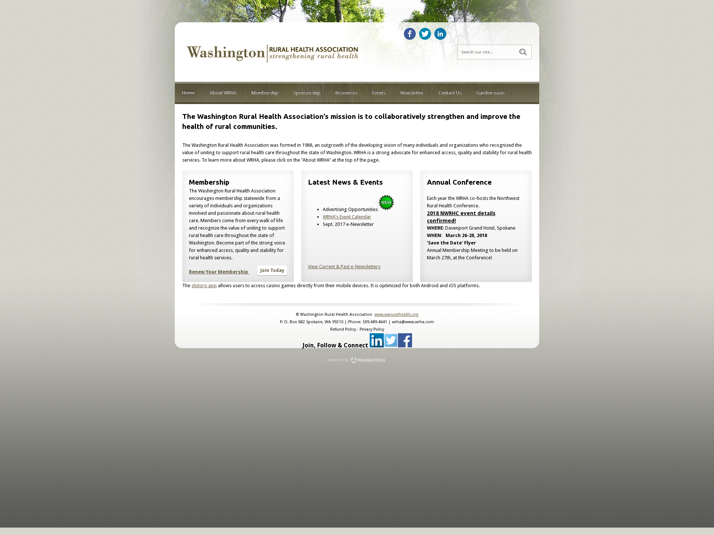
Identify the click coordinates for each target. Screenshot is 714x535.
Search (523, 52)
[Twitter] (425, 34)
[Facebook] (410, 34)
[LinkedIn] (440, 34)
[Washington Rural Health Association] (273, 68)
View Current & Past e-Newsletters (344, 266)
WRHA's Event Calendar (347, 217)
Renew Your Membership (218, 272)
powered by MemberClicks (357, 360)
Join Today (272, 270)
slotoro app (204, 285)
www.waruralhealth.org (396, 314)
